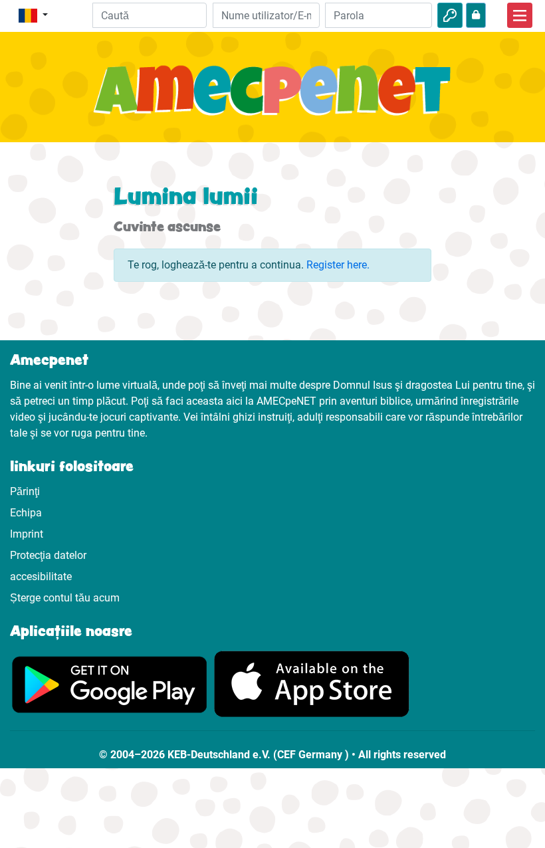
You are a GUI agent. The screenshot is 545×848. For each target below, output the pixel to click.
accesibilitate (41, 576)
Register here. (338, 265)
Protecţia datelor (48, 555)
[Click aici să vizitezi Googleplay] (109, 683)
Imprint (26, 534)
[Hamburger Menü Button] (519, 15)
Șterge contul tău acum (65, 597)
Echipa (26, 512)
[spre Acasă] (272, 98)
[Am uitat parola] (476, 15)
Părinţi (25, 491)
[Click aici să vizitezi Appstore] (311, 683)
